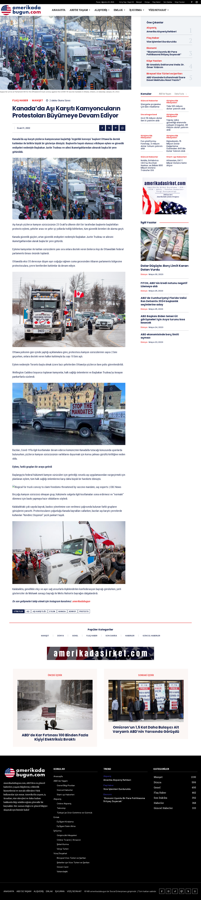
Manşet (139, 2)
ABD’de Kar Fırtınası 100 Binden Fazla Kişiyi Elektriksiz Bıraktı (55, 737)
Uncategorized (149, 114)
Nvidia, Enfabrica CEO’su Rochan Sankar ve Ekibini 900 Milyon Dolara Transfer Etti (152, 165)
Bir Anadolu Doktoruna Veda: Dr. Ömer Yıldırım (165, 66)
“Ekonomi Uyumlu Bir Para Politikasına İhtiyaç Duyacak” (164, 53)
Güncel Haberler (149, 101)
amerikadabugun (81, 601)
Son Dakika (167, 2)
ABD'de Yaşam (165, 93)
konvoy (72, 611)
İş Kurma (135, 9)
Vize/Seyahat (157, 9)
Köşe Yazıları (180, 2)
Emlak (118, 9)
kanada (62, 611)
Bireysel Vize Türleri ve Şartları (164, 73)
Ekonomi (151, 48)
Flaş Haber (156, 2)
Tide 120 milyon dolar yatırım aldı (175, 107)
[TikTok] (175, 891)
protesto (84, 611)
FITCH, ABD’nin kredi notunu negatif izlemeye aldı (164, 284)
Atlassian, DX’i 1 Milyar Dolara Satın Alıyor (176, 163)
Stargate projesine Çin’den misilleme (151, 105)
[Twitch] (181, 891)
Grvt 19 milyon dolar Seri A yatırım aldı (151, 119)
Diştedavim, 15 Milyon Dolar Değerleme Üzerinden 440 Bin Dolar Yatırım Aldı (176, 146)
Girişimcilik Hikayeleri (172, 102)
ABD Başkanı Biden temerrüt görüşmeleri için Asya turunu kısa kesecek (163, 319)
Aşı (28, 611)
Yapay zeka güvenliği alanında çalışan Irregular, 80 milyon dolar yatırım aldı (177, 125)
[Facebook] (192, 2)
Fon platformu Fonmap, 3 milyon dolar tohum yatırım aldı (151, 145)
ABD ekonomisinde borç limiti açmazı (160, 336)
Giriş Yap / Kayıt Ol (126, 2)
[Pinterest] (116, 128)
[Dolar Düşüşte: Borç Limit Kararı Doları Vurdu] (165, 244)
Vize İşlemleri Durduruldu (162, 41)
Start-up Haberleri (176, 157)
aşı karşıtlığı (39, 611)
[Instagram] (196, 2)
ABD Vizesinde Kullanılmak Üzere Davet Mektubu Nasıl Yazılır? (166, 79)
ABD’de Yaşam (79, 9)
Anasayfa (58, 9)
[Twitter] (109, 128)
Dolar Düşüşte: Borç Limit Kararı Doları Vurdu (164, 268)
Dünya (147, 2)
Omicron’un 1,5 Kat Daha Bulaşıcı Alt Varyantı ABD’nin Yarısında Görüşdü (146, 729)
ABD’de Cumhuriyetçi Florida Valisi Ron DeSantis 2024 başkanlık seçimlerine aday (164, 301)
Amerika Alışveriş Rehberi (161, 31)
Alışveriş (100, 9)
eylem (52, 611)
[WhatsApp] (122, 128)
